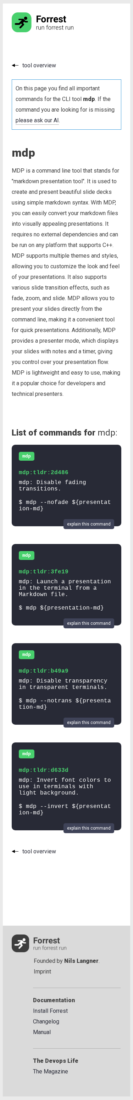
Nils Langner (81, 961)
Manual (42, 1032)
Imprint (42, 971)
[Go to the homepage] (56, 30)
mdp (26, 456)
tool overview (39, 65)
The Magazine (50, 1071)
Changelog (46, 1021)
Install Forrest (50, 1011)
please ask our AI (37, 120)
